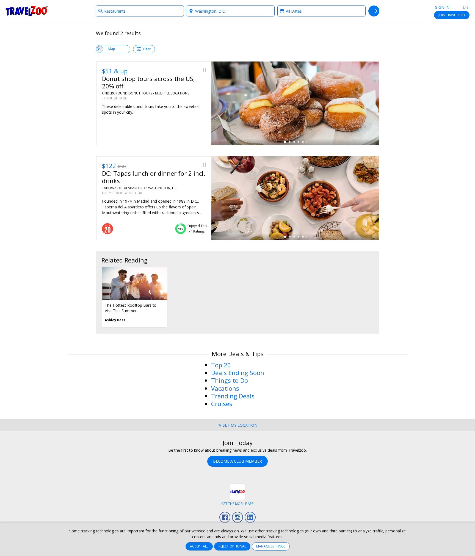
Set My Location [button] (240, 425)
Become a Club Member (237, 461)
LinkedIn (250, 517)
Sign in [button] (442, 7)
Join (451, 15)
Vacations (225, 388)
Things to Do (229, 380)
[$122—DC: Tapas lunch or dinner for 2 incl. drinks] (295, 198)
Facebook (224, 517)
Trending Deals (233, 396)
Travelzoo (26, 11)
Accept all (199, 546)
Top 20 (221, 365)
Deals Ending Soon (237, 372)
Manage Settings (270, 546)
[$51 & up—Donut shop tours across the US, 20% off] (295, 103)
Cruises (221, 403)
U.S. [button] (466, 7)
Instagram (237, 517)
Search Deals (373, 10)
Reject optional (232, 546)
